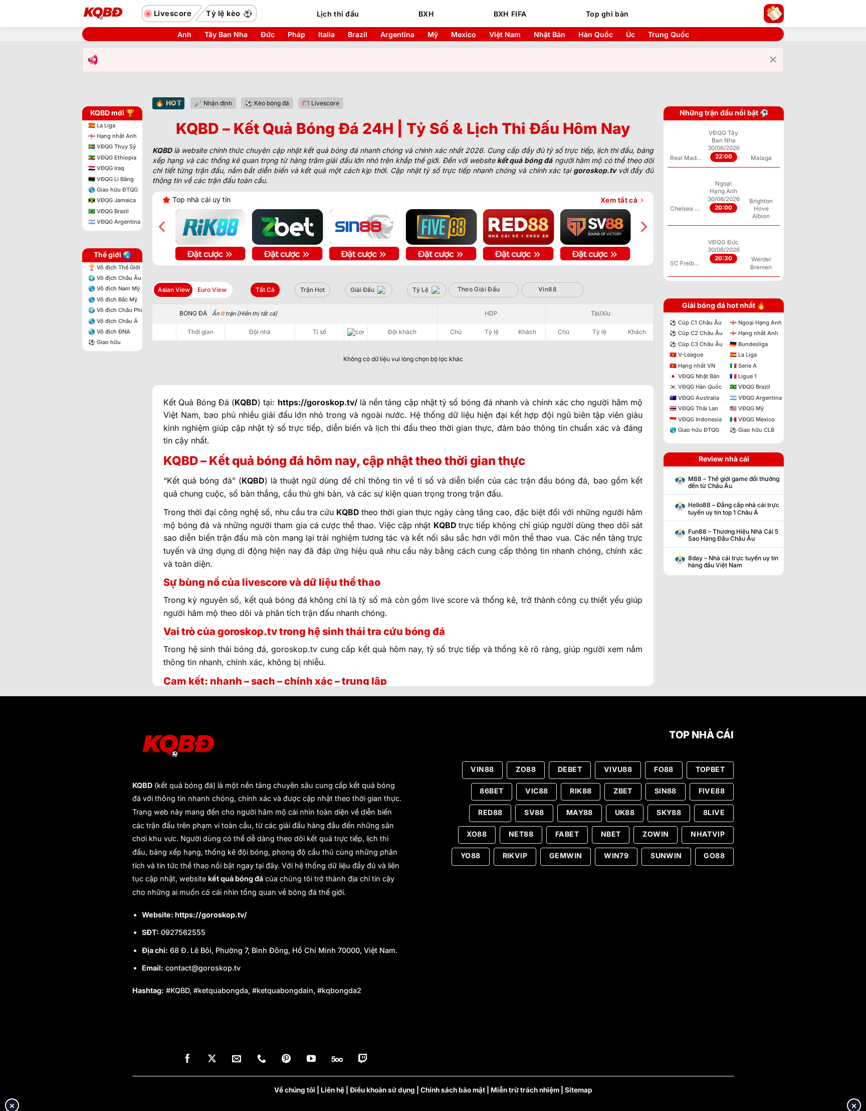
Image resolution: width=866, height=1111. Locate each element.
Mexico (463, 35)
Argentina (397, 35)
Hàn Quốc (595, 35)
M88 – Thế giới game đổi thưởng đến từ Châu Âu (733, 482)
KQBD (142, 785)
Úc (630, 35)
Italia (326, 35)
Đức (268, 35)
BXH (426, 14)
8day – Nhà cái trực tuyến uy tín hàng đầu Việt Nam (733, 562)
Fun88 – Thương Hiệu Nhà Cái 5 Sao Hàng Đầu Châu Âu (733, 535)
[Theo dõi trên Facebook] (187, 1059)
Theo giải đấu (479, 289)
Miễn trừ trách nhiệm (525, 1090)
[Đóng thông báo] (773, 60)
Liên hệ (332, 1090)
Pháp (296, 35)
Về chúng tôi (294, 1090)
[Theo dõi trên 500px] (337, 1059)
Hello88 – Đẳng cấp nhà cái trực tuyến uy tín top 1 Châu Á (733, 509)
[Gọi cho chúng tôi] (261, 1059)
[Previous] (163, 227)
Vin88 (547, 289)
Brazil (357, 35)
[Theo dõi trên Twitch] (362, 1059)
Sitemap (578, 1090)
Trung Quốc (668, 35)
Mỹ (432, 35)
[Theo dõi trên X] (211, 1059)
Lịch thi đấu (338, 14)
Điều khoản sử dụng (382, 1090)
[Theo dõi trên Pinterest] (286, 1059)
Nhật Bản (549, 35)
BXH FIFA (510, 14)
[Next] (643, 227)
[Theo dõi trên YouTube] (311, 1059)
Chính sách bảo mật (452, 1090)
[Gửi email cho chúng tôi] (236, 1059)
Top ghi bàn (607, 14)
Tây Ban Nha (226, 35)
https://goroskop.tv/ (211, 914)
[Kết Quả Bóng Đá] (107, 13)
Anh (184, 35)
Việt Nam (505, 35)
